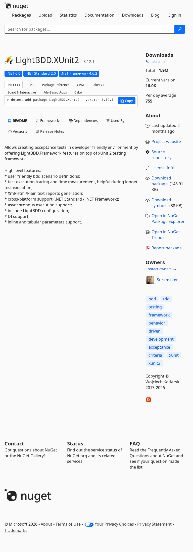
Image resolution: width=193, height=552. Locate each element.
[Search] (179, 29)
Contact (14, 443)
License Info (163, 167)
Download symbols (161, 202)
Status (75, 443)
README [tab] (19, 120)
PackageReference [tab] (55, 84)
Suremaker (167, 280)
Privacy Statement (154, 524)
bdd (152, 299)
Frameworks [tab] (50, 120)
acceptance (159, 347)
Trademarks (16, 530)
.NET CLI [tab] (14, 84)
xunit (174, 355)
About (46, 524)
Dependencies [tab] (85, 120)
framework (159, 315)
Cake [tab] (78, 92)
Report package (167, 248)
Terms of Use (68, 524)
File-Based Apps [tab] (55, 92)
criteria (155, 355)
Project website (166, 141)
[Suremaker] (150, 280)
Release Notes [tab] (51, 131)
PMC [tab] (30, 84)
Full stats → (155, 61)
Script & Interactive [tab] (22, 92)
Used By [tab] (117, 120)
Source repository (161, 154)
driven (155, 331)
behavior (157, 323)
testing (155, 307)
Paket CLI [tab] (98, 84)
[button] (126, 100)
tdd (166, 299)
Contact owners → (161, 268)
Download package (161, 181)
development (161, 339)
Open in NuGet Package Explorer (168, 218)
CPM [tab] (80, 84)
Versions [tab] (19, 131)
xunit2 (154, 363)
